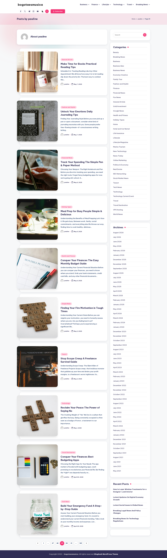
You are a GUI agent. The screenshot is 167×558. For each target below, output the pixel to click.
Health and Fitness (68, 256)
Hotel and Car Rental (121, 129)
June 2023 (117, 358)
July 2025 (117, 277)
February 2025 (119, 300)
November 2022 (119, 390)
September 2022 (120, 399)
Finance (116, 88)
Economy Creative (120, 75)
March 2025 (118, 295)
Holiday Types (66, 207)
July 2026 (117, 237)
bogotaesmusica (30, 4)
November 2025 (119, 264)
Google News (66, 303)
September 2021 (119, 453)
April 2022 (117, 421)
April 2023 (117, 367)
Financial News (67, 158)
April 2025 (117, 291)
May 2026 (117, 246)
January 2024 (118, 327)
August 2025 (118, 273)
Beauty (116, 52)
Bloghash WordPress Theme (106, 554)
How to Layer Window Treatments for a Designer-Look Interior (130, 490)
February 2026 (119, 251)
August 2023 (118, 349)
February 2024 (119, 322)
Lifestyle (116, 138)
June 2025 (117, 282)
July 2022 (117, 408)
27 (53, 543)
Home (115, 124)
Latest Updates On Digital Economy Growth (128, 498)
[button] (58, 11)
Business (116, 61)
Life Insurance (118, 133)
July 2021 (117, 462)
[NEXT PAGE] (86, 543)
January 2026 (118, 255)
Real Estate (117, 169)
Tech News (65, 501)
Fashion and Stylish (68, 107)
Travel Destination (68, 452)
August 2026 (118, 233)
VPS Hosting (118, 210)
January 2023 (118, 381)
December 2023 (119, 331)
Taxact (64, 354)
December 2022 (119, 385)
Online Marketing (120, 160)
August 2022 (118, 403)
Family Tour (117, 79)
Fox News (117, 97)
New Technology (120, 151)
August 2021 (118, 457)
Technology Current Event (123, 196)
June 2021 (117, 466)
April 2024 (117, 313)
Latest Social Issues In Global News (128, 505)
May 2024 (117, 309)
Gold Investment (119, 106)
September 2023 (120, 345)
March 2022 (118, 426)
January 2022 (118, 435)
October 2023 (119, 340)
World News (118, 214)
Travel (115, 201)
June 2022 (117, 412)
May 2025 (117, 286)
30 (67, 543)
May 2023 (117, 363)
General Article (67, 59)
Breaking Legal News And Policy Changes (127, 511)
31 (71, 543)
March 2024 (118, 318)
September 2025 (120, 268)
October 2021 (118, 448)
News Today (118, 156)
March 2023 (118, 372)
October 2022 (119, 394)
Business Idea (118, 66)
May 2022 (117, 417)
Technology (66, 403)
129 (80, 543)
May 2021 (117, 471)
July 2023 (117, 354)
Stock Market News (120, 178)
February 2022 (119, 430)
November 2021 (119, 444)
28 (57, 543)
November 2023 (119, 336)
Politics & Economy (120, 165)
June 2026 (117, 242)
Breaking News (119, 57)
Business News (119, 70)
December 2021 (119, 439)
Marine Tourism (119, 147)
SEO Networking (119, 174)
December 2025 (119, 260)
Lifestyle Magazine (120, 142)
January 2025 (118, 304)
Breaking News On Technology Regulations (126, 519)
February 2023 (119, 376)
